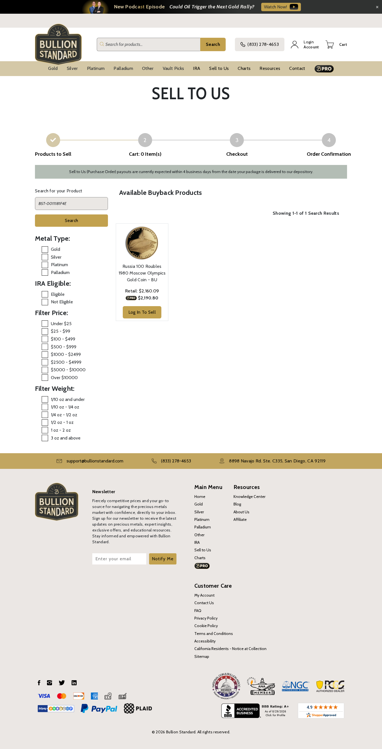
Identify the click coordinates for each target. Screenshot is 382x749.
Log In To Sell (142, 312)
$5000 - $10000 (68, 369)
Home (199, 496)
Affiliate (240, 519)
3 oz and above (66, 438)
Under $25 (61, 323)
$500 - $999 (63, 346)
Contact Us (204, 602)
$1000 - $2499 (66, 354)
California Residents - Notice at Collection (230, 648)
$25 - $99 (60, 331)
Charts (244, 68)
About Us (241, 511)
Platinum (96, 68)
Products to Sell (53, 154)
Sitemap (201, 656)
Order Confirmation (329, 154)
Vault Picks (173, 68)
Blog (237, 504)
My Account (204, 595)
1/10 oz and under (68, 399)
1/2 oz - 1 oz (62, 422)
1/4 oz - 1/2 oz (64, 414)
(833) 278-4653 (263, 44)
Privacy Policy (206, 618)
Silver (72, 68)
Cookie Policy (206, 625)
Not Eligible (62, 301)
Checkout (237, 154)
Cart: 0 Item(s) (145, 154)
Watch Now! (275, 7)
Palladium (123, 68)
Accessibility (205, 641)
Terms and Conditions (213, 633)
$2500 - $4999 (66, 362)
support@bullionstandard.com (95, 461)
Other (148, 68)
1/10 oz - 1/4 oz (65, 407)
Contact (297, 68)
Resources (270, 68)
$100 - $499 (63, 339)
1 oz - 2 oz (61, 430)
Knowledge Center (249, 496)
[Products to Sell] (53, 140)
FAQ (197, 610)
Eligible (58, 294)
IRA (196, 68)
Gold (53, 68)
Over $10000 (64, 377)
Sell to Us (219, 68)
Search (213, 44)
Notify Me (163, 558)
